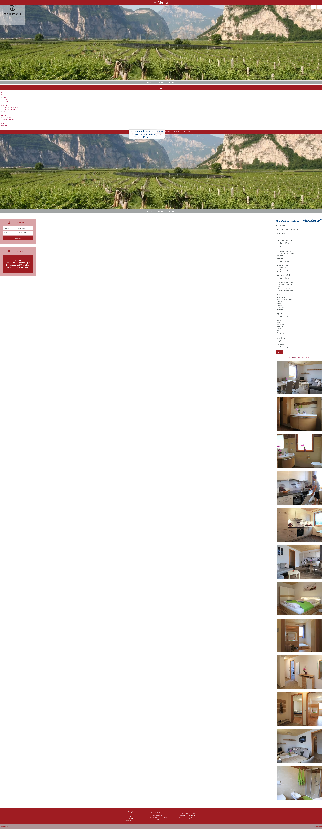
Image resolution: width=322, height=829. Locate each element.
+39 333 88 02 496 (189, 813)
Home (3, 93)
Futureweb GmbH (316, 826)
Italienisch (171, 82)
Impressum (4, 826)
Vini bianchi (6, 99)
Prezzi (4, 111)
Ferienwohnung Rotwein (301, 357)
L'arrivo (6, 228)
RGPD (18, 826)
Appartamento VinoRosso (10, 109)
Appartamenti (5, 105)
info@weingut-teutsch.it (190, 815)
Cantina (3, 95)
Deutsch (149, 82)
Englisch (160, 82)
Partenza (7, 233)
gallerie (291, 357)
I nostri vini (6, 97)
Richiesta (4, 125)
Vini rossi (5, 101)
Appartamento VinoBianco (10, 107)
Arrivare (3, 123)
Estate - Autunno (7, 117)
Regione (3, 115)
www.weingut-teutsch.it (190, 818)
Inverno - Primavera (8, 119)
